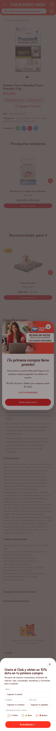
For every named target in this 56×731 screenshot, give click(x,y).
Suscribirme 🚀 (28, 724)
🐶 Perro (14, 715)
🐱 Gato (28, 715)
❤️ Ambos (43, 715)
